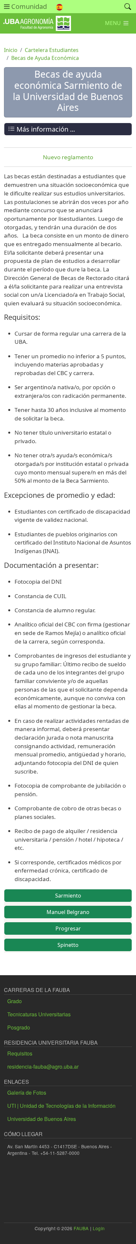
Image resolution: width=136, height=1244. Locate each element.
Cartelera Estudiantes (52, 50)
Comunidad (28, 6)
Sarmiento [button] (68, 895)
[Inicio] (35, 20)
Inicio (10, 50)
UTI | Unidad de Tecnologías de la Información (61, 1105)
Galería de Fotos (26, 1092)
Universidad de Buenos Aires (41, 1119)
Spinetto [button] (68, 945)
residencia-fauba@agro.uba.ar (43, 1066)
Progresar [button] (68, 928)
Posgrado (18, 1027)
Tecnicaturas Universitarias (39, 1014)
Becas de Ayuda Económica (45, 58)
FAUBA (81, 1228)
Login (99, 1228)
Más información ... (45, 129)
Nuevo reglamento (68, 157)
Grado (14, 1001)
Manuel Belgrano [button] (68, 912)
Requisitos (19, 1053)
